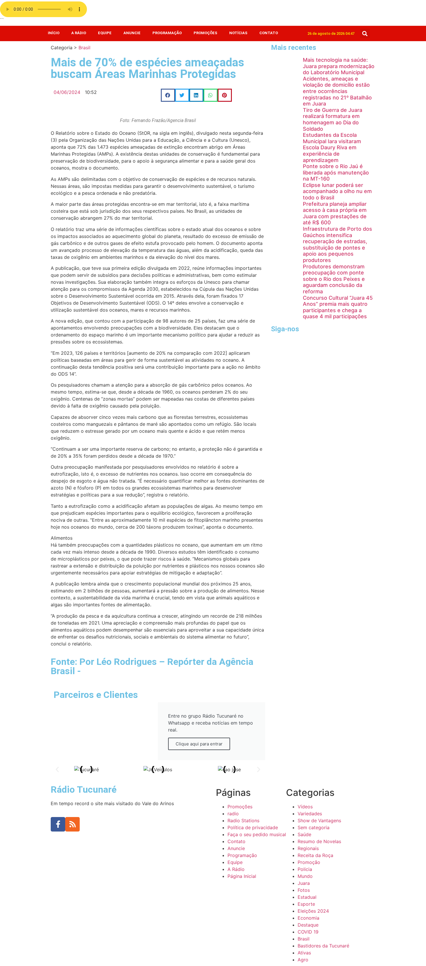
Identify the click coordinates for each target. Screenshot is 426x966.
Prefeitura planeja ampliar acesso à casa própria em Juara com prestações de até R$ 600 (335, 213)
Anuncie (132, 33)
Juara (304, 883)
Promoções (205, 33)
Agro (303, 960)
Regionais (308, 848)
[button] (365, 33)
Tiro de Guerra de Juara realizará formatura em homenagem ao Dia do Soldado (332, 119)
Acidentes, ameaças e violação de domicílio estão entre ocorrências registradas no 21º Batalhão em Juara (337, 91)
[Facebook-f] (58, 824)
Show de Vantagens (319, 820)
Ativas (304, 953)
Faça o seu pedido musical (256, 834)
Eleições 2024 (313, 911)
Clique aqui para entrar (199, 744)
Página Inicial (241, 876)
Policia (305, 869)
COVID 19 (308, 932)
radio (233, 813)
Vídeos (305, 806)
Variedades (310, 813)
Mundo (305, 876)
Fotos (304, 890)
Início (53, 33)
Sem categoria (313, 827)
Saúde (304, 834)
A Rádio (78, 33)
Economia (308, 918)
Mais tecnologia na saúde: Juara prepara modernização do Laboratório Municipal (338, 66)
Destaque (308, 925)
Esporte (306, 904)
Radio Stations (243, 820)
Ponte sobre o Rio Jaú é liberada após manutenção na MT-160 (336, 172)
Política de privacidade (252, 827)
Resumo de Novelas (319, 841)
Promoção (309, 862)
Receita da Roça (315, 855)
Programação (167, 33)
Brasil (84, 47)
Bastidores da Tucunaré (323, 946)
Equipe (105, 33)
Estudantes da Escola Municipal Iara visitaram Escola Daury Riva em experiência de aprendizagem (332, 147)
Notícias (238, 33)
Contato (268, 33)
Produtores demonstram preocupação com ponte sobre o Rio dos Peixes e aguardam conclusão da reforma (334, 278)
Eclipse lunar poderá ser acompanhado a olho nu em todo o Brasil (337, 191)
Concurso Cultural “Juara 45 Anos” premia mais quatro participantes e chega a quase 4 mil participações (338, 307)
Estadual (307, 897)
